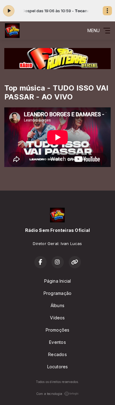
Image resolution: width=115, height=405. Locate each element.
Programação (57, 293)
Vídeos (57, 317)
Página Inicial (57, 281)
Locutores (57, 366)
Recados (57, 354)
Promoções (58, 330)
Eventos (57, 342)
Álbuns (57, 305)
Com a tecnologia (49, 394)
